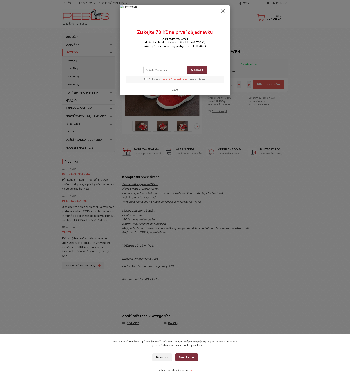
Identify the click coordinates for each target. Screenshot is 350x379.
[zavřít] (223, 11)
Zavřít (175, 89)
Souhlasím (186, 357)
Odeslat (197, 70)
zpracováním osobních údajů (174, 79)
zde (190, 370)
